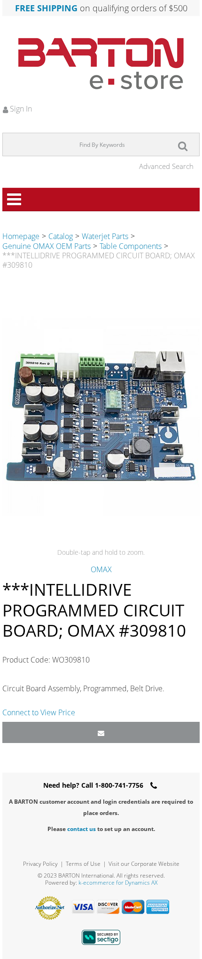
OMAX (101, 569)
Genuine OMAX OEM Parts (46, 246)
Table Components (131, 246)
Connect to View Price (38, 712)
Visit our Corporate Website (144, 864)
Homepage (20, 236)
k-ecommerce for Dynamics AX (117, 883)
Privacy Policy (40, 864)
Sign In (20, 109)
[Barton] (101, 63)
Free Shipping (46, 8)
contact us (81, 829)
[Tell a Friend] (101, 732)
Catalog (60, 236)
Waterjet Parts (105, 236)
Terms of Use (83, 864)
